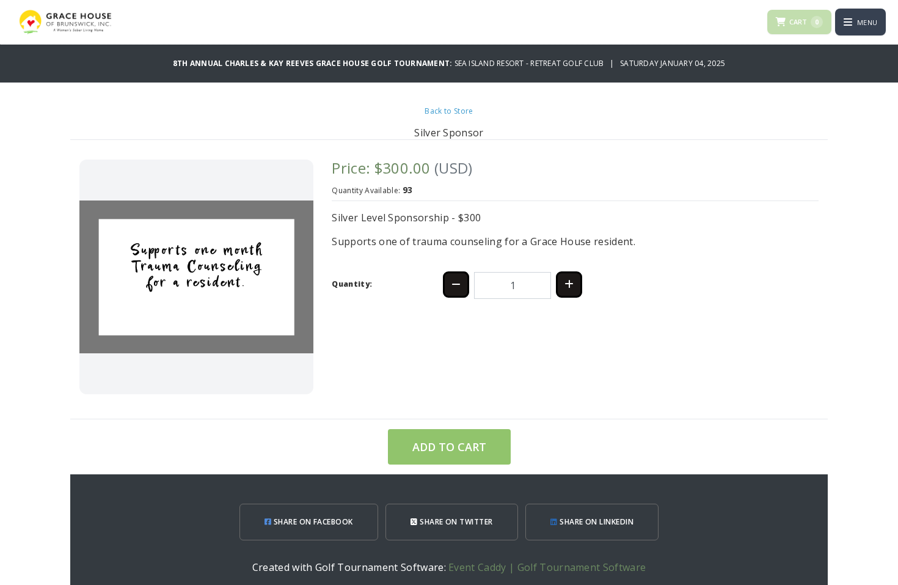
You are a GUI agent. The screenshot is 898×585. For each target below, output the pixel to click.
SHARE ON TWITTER (455, 522)
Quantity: (352, 284)
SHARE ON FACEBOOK (312, 522)
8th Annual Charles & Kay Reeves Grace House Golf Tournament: (313, 63)
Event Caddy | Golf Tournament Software (547, 567)
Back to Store (449, 111)
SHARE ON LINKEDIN (596, 522)
